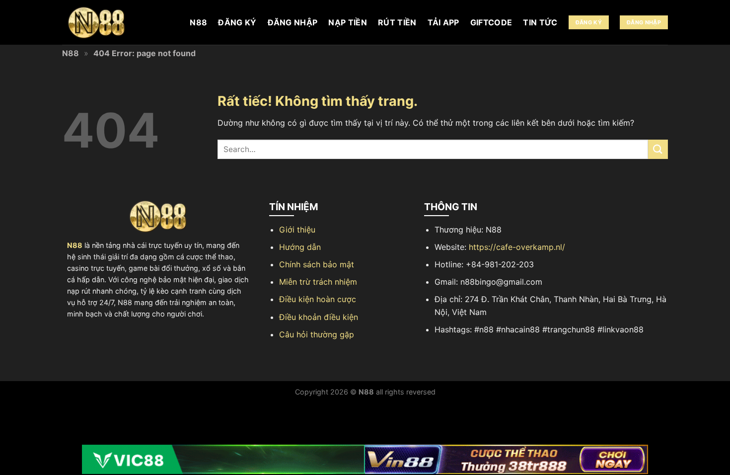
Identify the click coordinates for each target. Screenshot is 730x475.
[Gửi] (658, 149)
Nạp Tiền (347, 22)
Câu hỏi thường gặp (316, 334)
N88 (198, 22)
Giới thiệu (297, 230)
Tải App (443, 22)
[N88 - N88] (111, 22)
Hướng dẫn (300, 247)
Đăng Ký (237, 22)
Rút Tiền (397, 22)
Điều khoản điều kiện (318, 317)
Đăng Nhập (293, 22)
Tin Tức (540, 22)
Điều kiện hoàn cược (317, 299)
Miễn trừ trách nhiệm (318, 282)
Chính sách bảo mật (316, 264)
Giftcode (491, 22)
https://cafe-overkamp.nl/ (517, 247)
